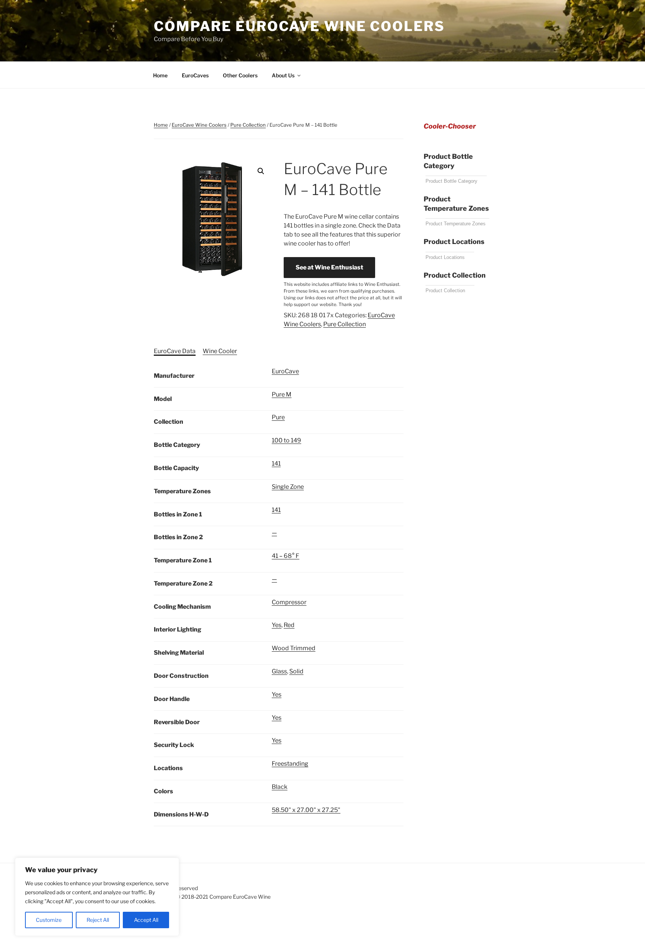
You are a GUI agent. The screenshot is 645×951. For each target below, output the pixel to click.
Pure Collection (248, 125)
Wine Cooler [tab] (220, 351)
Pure (278, 417)
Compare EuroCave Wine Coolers (299, 26)
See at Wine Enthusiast (329, 267)
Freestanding (290, 763)
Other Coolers (240, 75)
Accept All (146, 920)
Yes (276, 625)
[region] (97, 897)
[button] (261, 171)
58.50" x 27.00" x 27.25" (306, 809)
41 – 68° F (285, 555)
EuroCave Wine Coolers (199, 125)
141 (276, 463)
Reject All (98, 920)
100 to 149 (286, 440)
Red (289, 625)
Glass (279, 671)
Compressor (289, 602)
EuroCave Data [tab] (175, 351)
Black (279, 786)
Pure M (282, 394)
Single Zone (288, 486)
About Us (283, 75)
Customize (49, 920)
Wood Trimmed (293, 648)
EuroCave (285, 371)
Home (160, 75)
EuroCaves (195, 75)
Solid (296, 671)
